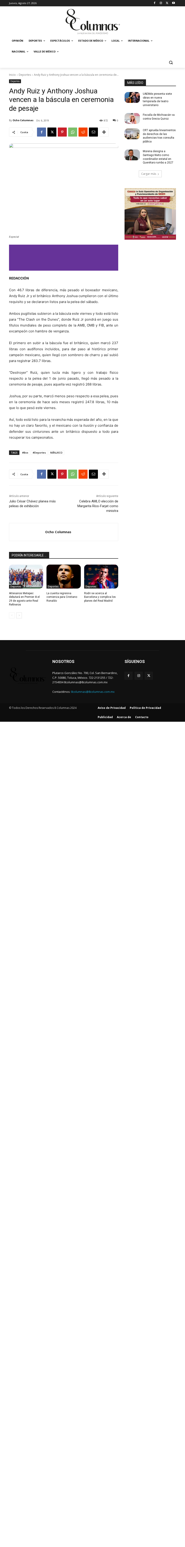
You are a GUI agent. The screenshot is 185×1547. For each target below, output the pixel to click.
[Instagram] (161, 3)
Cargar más (148, 174)
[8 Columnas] (92, 22)
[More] (104, 132)
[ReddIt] (83, 132)
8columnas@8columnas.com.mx (93, 692)
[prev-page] (12, 615)
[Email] (93, 132)
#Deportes (39, 452)
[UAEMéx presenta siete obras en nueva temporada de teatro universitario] (132, 97)
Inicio (12, 75)
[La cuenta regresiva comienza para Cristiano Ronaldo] (63, 577)
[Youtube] (173, 3)
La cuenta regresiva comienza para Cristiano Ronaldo (61, 597)
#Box (25, 452)
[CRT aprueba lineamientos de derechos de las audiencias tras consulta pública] (132, 133)
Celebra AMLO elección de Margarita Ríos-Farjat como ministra (97, 506)
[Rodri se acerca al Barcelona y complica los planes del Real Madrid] (101, 577)
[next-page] (19, 615)
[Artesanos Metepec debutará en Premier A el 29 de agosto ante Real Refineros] (26, 577)
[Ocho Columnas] (27, 532)
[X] (167, 3)
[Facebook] (154, 3)
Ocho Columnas (23, 120)
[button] (170, 62)
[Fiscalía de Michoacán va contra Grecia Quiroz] (132, 118)
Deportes (25, 75)
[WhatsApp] (72, 132)
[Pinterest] (62, 132)
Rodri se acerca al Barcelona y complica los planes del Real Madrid (100, 597)
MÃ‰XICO (56, 452)
